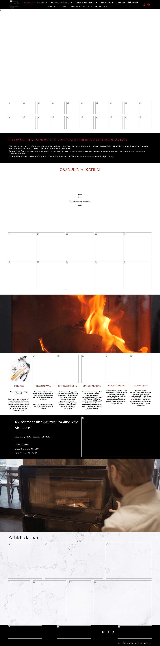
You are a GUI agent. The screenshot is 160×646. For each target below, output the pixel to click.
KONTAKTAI (108, 7)
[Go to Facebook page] (148, 5)
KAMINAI (64, 7)
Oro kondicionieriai (85, 2)
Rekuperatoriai (108, 2)
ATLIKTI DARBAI (94, 7)
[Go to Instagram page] (108, 632)
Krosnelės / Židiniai (60, 2)
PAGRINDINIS (29, 2)
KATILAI (40, 2)
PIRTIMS (121, 2)
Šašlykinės (133, 2)
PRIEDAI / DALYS (78, 7)
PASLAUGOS (53, 7)
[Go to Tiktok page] (145, 5)
